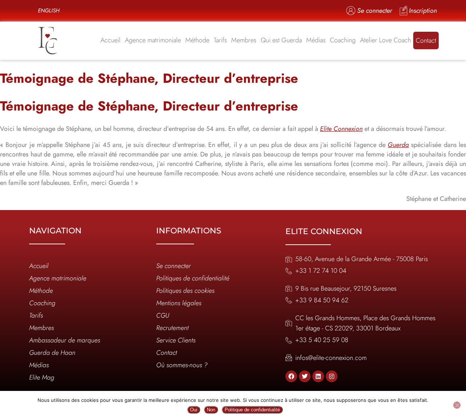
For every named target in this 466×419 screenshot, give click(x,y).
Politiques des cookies (185, 290)
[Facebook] (291, 376)
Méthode (197, 40)
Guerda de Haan (52, 352)
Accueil (110, 40)
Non (211, 409)
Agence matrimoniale (153, 40)
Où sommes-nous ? (182, 365)
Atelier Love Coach (385, 40)
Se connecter (173, 266)
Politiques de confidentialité (192, 278)
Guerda (398, 145)
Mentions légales (178, 303)
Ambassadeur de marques (64, 340)
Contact (426, 40)
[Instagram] (331, 376)
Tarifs (220, 40)
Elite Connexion (341, 128)
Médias (315, 40)
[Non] (457, 405)
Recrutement (172, 328)
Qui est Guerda (281, 40)
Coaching (343, 40)
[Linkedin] (318, 376)
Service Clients (176, 340)
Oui (193, 409)
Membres (243, 40)
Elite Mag (41, 377)
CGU (162, 315)
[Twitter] (305, 376)
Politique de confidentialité (252, 409)
